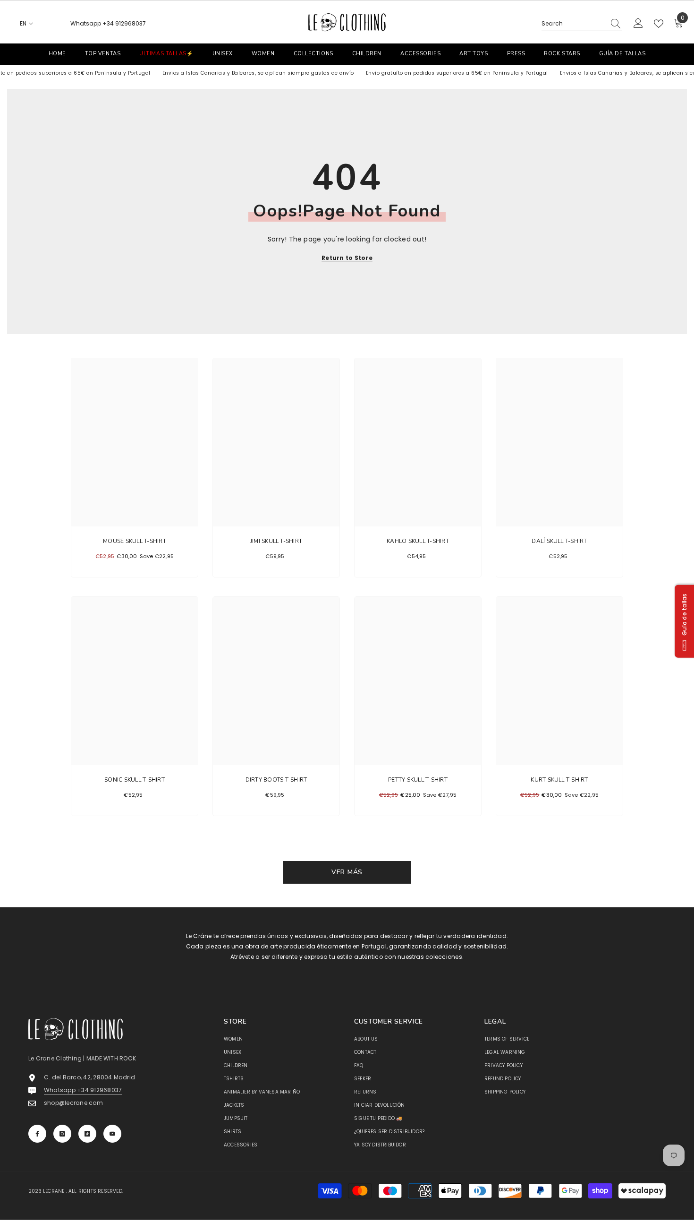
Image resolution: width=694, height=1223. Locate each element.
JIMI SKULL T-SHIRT (276, 541)
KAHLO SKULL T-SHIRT (418, 541)
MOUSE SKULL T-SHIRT (134, 541)
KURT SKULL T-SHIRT (559, 780)
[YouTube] (112, 1134)
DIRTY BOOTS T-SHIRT (276, 780)
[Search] (582, 24)
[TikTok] (87, 1134)
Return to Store (347, 258)
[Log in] (638, 23)
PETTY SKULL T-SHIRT (418, 780)
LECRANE (53, 1191)
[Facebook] (37, 1134)
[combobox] (573, 24)
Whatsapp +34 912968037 (108, 23)
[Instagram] (62, 1134)
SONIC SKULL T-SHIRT (134, 780)
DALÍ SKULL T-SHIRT (559, 541)
